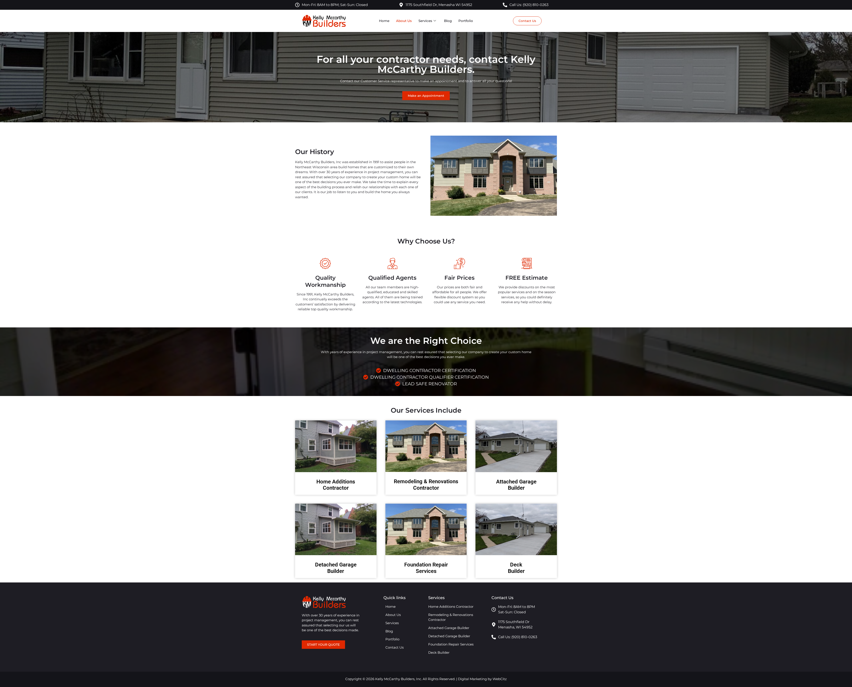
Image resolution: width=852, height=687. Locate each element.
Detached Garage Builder (336, 568)
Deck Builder (516, 568)
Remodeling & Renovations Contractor (426, 484)
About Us (404, 21)
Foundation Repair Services (426, 568)
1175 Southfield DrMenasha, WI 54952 (515, 624)
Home (384, 21)
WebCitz (500, 679)
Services (425, 21)
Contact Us (394, 647)
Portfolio (465, 21)
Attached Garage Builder (516, 485)
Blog (448, 21)
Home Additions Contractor (335, 485)
